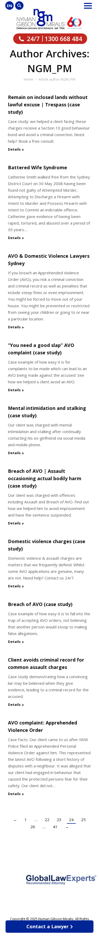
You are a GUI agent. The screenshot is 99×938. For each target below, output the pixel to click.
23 (59, 819)
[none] (9, 5)
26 (32, 826)
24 (71, 819)
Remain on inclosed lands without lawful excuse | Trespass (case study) (48, 104)
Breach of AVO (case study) (40, 604)
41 (55, 826)
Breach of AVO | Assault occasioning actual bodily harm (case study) (44, 478)
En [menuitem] (9, 5)
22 (47, 819)
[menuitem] (9, 5)
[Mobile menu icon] (88, 6)
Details (14, 149)
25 (83, 819)
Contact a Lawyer (47, 926)
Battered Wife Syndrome (37, 167)
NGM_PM (49, 68)
